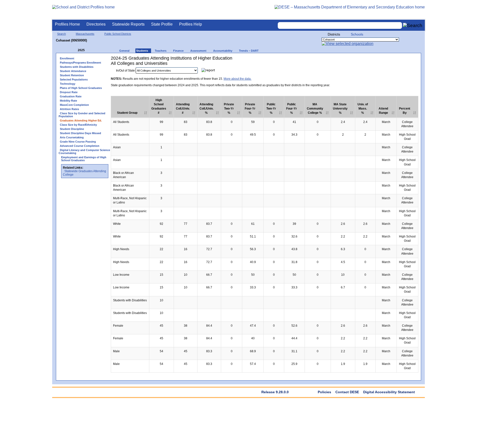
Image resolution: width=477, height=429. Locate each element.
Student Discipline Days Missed (80, 133)
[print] (387, 71)
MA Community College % (315, 109)
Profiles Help (190, 24)
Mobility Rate (68, 100)
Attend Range (383, 111)
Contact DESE (347, 392)
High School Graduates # (158, 106)
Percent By (404, 111)
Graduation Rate (70, 96)
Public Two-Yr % (271, 109)
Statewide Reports (128, 24)
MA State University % (340, 109)
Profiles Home (67, 24)
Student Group (127, 113)
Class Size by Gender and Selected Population (82, 115)
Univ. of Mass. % (363, 109)
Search (61, 33)
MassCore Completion (74, 104)
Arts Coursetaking (72, 137)
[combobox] (340, 25)
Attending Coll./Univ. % (206, 109)
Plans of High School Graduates (81, 87)
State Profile (162, 24)
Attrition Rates (69, 109)
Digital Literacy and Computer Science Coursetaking (84, 152)
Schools (357, 34)
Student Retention (72, 75)
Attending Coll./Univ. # (183, 109)
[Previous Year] (74, 50)
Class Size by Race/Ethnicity (78, 124)
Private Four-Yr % (250, 109)
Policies (324, 392)
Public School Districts (117, 33)
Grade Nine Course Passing (78, 141)
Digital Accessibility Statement (389, 392)
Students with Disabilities (76, 66)
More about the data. (237, 78)
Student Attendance (73, 71)
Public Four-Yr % (291, 109)
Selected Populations (74, 79)
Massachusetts (85, 33)
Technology (67, 83)
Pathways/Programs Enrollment (80, 62)
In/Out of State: (126, 70)
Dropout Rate (69, 92)
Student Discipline (72, 128)
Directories (96, 24)
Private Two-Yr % (229, 109)
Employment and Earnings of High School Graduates (83, 159)
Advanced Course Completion (79, 145)
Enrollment (67, 58)
